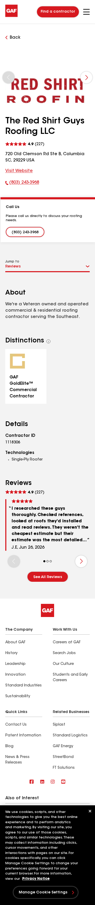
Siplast (59, 725)
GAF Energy (63, 746)
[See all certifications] (48, 341)
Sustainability (17, 696)
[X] (42, 782)
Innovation (15, 675)
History (11, 653)
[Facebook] (32, 782)
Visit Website (19, 171)
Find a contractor (58, 12)
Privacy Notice (36, 879)
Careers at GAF (66, 642)
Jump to (12, 261)
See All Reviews (47, 577)
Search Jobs (64, 653)
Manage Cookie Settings (43, 892)
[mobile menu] (86, 12)
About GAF (15, 642)
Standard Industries (23, 685)
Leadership (15, 664)
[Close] (90, 811)
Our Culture (63, 664)
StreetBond (63, 757)
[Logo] (11, 16)
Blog (9, 746)
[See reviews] (24, 143)
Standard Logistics (70, 735)
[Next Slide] (86, 77)
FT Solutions (64, 768)
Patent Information (23, 735)
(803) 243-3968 (22, 183)
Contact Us (16, 725)
